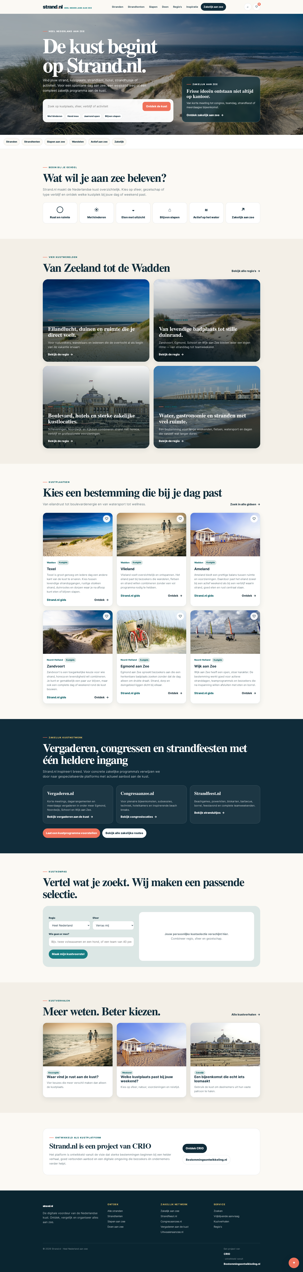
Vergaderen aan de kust (174, 1226)
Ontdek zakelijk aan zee (203, 115)
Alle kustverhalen (243, 1014)
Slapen (153, 6)
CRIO (227, 1253)
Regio (52, 917)
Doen (165, 6)
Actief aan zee (99, 141)
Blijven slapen (112, 116)
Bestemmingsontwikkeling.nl (206, 1159)
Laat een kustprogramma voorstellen (71, 833)
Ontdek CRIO (195, 1148)
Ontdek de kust (156, 106)
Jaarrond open (92, 116)
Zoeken (218, 1210)
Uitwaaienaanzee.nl (172, 1231)
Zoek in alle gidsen (243, 504)
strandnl (67, 7)
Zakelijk (119, 141)
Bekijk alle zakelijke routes (124, 833)
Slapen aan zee (56, 141)
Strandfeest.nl (169, 1216)
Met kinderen (55, 116)
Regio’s (177, 6)
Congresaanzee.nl (171, 1221)
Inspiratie (192, 6)
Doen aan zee (115, 1226)
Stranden (117, 6)
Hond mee (73, 116)
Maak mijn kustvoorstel (68, 954)
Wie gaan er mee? (59, 934)
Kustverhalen (221, 1221)
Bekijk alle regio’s (244, 271)
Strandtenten (136, 6)
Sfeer (96, 917)
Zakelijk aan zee (213, 6)
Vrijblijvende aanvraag (226, 1216)
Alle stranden (115, 1210)
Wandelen (78, 141)
